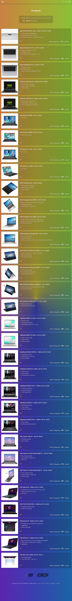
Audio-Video (48, 18)
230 (39, 575)
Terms (43, 583)
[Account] (69, 2)
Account (58, 583)
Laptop (67, 58)
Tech (43, 18)
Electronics (38, 18)
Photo (29, 18)
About (39, 583)
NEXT (45, 575)
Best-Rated (33, 20)
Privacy (47, 583)
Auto (33, 18)
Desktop (67, 41)
